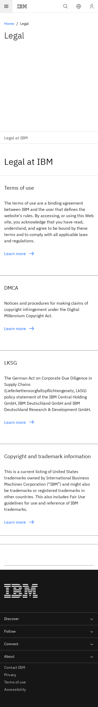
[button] (78, 6)
